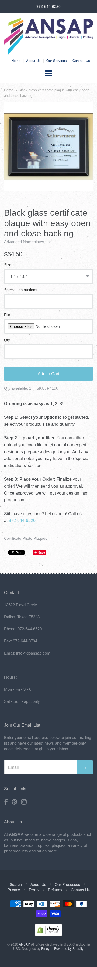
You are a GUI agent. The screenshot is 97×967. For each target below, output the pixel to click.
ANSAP (24, 944)
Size (7, 265)
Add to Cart (48, 374)
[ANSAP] (48, 52)
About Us (33, 60)
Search (16, 884)
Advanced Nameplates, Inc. (28, 242)
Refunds (55, 889)
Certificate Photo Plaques (25, 538)
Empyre (47, 948)
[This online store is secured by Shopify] (48, 934)
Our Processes (67, 884)
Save (41, 552)
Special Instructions (20, 290)
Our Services (56, 60)
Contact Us (81, 60)
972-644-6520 (22, 520)
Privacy (14, 889)
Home (15, 60)
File (7, 315)
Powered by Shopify (68, 948)
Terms (34, 889)
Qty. (7, 340)
